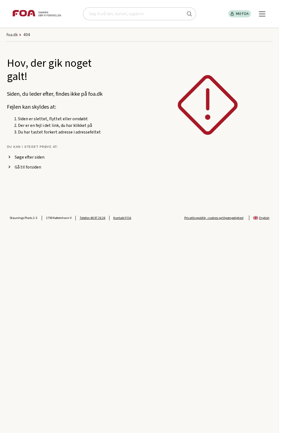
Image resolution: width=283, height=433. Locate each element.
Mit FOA (242, 14)
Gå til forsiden (28, 167)
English (264, 218)
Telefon (92, 218)
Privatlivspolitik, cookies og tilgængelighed (213, 218)
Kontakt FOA (122, 218)
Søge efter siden (29, 157)
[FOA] (36, 14)
